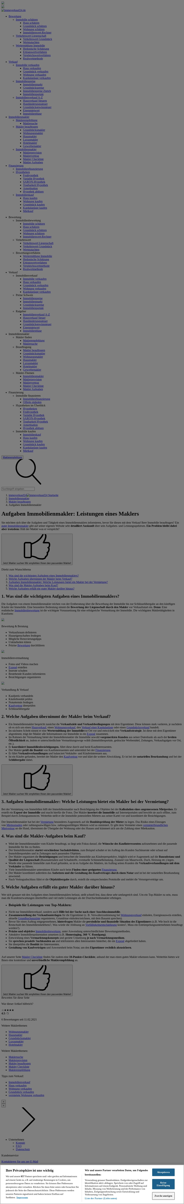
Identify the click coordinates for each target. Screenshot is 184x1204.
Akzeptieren (163, 1172)
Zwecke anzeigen (163, 1195)
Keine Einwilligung (163, 1184)
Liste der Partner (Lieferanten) (101, 1198)
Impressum (22, 1197)
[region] (92, 1184)
